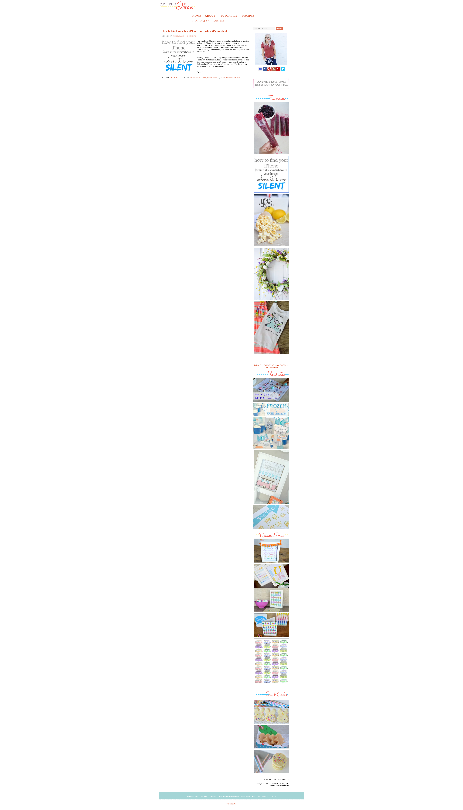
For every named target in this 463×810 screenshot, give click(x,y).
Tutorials (228, 16)
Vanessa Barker (178, 36)
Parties (218, 20)
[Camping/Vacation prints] (271, 477)
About (209, 16)
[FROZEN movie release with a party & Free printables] (271, 450)
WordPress (263, 797)
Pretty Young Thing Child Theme (219, 797)
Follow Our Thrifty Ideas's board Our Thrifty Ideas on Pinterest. (271, 366)
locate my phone (226, 78)
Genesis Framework (247, 797)
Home (196, 15)
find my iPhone (195, 78)
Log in (273, 797)
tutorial (236, 78)
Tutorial (174, 78)
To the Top (231, 804)
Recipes (247, 16)
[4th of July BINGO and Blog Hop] (271, 402)
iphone (204, 78)
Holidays (199, 21)
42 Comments (191, 36)
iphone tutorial (213, 78)
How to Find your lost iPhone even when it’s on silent (194, 31)
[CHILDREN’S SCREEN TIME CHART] (271, 530)
